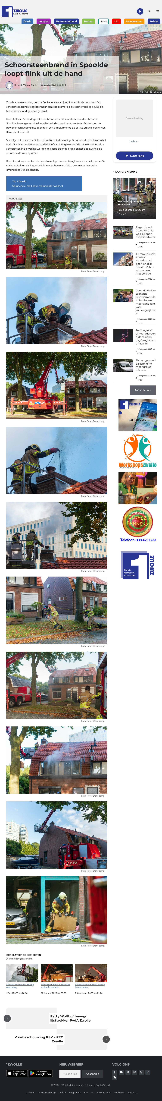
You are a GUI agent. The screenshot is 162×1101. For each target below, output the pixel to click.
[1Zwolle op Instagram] (134, 1072)
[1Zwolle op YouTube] (147, 1072)
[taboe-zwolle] (137, 503)
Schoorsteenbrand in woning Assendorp (20, 985)
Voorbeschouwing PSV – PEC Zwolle (39, 1039)
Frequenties (75, 1092)
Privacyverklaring (47, 1092)
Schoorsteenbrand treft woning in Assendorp (90, 985)
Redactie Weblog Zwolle (25, 85)
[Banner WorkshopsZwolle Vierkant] (137, 470)
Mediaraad (119, 1092)
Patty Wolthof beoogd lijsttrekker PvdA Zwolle (70, 1018)
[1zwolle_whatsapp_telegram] (137, 430)
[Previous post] (7, 1018)
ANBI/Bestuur (104, 1092)
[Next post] (106, 1039)
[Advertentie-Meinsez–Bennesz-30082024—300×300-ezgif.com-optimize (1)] (137, 543)
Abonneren (92, 1073)
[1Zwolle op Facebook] (114, 1072)
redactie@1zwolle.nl (51, 185)
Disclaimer (30, 1092)
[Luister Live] (140, 11)
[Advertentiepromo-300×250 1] (138, 578)
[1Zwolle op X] (128, 1072)
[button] (149, 11)
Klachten (132, 1092)
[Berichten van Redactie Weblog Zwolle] (9, 85)
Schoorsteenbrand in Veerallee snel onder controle (55, 985)
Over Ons (89, 1092)
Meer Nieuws (143, 390)
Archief (62, 1092)
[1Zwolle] (15, 11)
